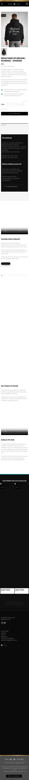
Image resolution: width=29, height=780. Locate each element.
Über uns (3, 634)
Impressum (3, 633)
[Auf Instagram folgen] (2, 623)
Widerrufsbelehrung (10, 763)
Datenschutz (4, 636)
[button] (2, 4)
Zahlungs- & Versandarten (7, 638)
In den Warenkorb (14, 113)
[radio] (7, 104)
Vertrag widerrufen (13, 776)
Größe (2, 104)
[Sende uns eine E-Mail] (5, 623)
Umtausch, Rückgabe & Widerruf (9, 640)
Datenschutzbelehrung (19, 763)
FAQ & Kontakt (4, 631)
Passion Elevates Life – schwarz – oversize (6, 590)
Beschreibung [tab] (3, 124)
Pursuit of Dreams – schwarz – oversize (19, 590)
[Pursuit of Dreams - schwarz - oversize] (22, 535)
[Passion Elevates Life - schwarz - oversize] (7, 535)
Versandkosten (11, 66)
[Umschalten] (4, 186)
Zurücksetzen (25, 101)
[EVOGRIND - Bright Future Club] (14, 4)
